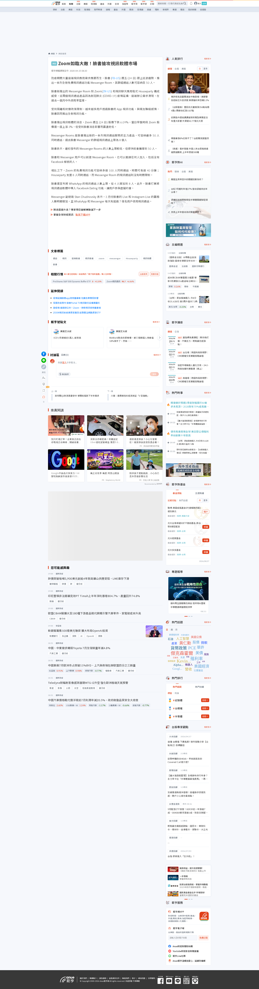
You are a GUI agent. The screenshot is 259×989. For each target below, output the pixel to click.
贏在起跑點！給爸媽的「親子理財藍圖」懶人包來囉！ (90, 274)
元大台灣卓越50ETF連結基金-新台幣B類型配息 (184, 524)
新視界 (166, 9)
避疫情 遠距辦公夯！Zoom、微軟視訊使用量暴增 (77, 307)
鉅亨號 (144, 3)
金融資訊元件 (114, 978)
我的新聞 (192, 9)
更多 (205, 69)
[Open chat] (43, 397)
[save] (43, 390)
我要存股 (155, 274)
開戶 (206, 511)
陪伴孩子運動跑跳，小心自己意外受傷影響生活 (144, 475)
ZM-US (107, 91)
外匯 (110, 3)
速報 (108, 9)
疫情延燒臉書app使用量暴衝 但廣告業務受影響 (75, 298)
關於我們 (83, 978)
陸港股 (94, 3)
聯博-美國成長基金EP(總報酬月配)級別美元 (184, 509)
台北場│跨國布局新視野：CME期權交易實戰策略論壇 (193, 354)
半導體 (179, 716)
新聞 (71, 3)
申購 (206, 526)
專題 (175, 9)
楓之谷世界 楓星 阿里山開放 (104, 473)
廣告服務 (102, 978)
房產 (149, 9)
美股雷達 (62, 53)
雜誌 (182, 9)
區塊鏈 (140, 9)
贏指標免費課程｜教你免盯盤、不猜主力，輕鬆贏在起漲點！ (193, 341)
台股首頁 (143, 274)
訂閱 (152, 3)
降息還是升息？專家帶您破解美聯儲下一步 (77, 209)
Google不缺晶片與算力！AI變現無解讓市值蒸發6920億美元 (65, 475)
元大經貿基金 (174, 538)
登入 (199, 3)
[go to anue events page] (191, 3)
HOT (180, 337)
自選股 (203, 9)
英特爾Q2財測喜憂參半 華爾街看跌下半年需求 (77, 395)
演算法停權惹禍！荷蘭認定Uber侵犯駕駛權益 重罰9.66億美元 (105, 441)
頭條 (55, 9)
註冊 (204, 3)
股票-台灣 (181, 531)
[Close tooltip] (66, 397)
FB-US (116, 78)
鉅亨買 (134, 3)
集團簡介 (93, 978)
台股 (78, 3)
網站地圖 (141, 978)
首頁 (64, 3)
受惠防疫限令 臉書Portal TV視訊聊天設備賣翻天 (76, 302)
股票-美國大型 (183, 515)
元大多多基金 (174, 549)
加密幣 (125, 3)
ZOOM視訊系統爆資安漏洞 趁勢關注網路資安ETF (77, 312)
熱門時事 (98, 9)
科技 (78, 9)
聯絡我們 (125, 978)
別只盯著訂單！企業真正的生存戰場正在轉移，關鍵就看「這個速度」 (66, 441)
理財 (157, 9)
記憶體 (179, 700)
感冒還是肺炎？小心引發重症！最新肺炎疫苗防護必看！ (144, 441)
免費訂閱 (204, 938)
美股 (86, 3)
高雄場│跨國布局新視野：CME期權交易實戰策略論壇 (193, 379)
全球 (117, 3)
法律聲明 (151, 978)
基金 (102, 3)
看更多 (155, 322)
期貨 (131, 9)
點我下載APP (83, 214)
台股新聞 (182, 253)
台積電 (179, 708)
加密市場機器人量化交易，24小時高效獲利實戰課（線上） (193, 366)
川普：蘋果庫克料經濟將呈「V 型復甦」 (130, 395)
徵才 (133, 978)
